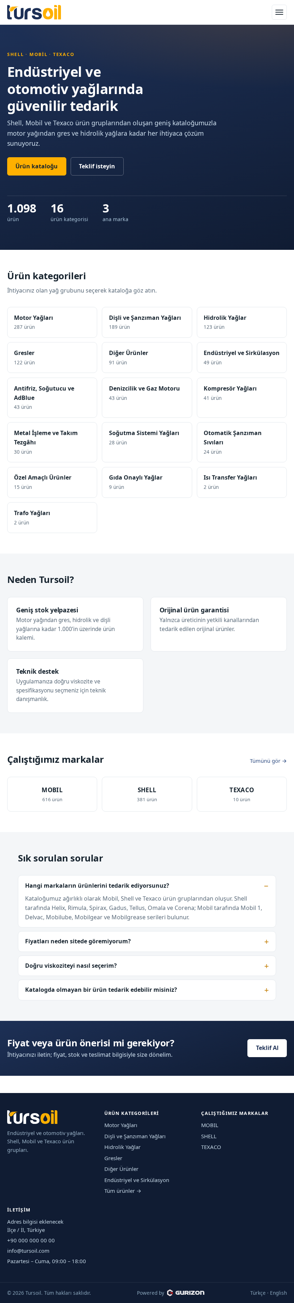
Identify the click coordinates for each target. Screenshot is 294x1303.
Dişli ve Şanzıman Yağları (135, 1136)
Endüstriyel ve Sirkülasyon (136, 1179)
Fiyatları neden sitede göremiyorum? (78, 941)
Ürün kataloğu (36, 166)
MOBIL (209, 1125)
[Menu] (279, 12)
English (278, 1292)
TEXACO (211, 1146)
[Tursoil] (34, 12)
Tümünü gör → (268, 760)
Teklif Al (267, 1048)
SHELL (209, 1136)
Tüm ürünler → (122, 1190)
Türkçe (258, 1292)
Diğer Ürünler (121, 1168)
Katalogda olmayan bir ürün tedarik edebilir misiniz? (101, 990)
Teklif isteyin (97, 166)
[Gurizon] (185, 1292)
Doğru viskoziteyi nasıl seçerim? (71, 966)
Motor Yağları (120, 1125)
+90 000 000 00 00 (31, 1240)
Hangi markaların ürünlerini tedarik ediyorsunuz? (97, 885)
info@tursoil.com (28, 1250)
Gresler (113, 1158)
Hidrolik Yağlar (122, 1146)
